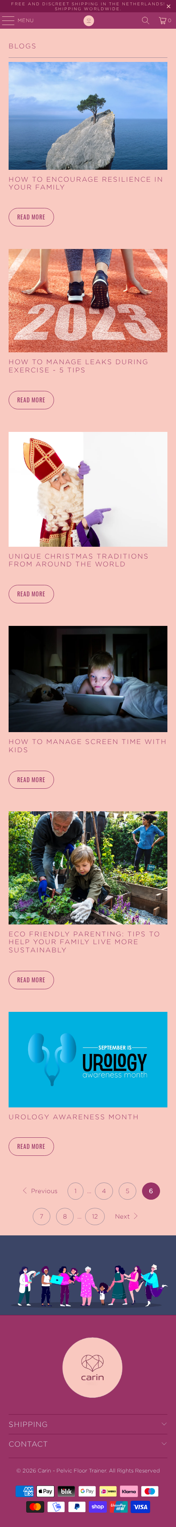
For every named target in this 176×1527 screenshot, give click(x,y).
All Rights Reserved (134, 1470)
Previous (43, 1191)
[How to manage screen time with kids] (88, 679)
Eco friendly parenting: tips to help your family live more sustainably (84, 942)
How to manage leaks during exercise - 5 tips (79, 366)
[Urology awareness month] (88, 1059)
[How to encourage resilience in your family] (88, 116)
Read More (31, 216)
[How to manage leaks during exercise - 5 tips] (88, 301)
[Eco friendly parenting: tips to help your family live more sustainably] (88, 867)
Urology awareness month (74, 1117)
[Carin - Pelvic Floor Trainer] (88, 20)
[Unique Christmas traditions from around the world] (88, 489)
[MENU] (4, 20)
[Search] (145, 20)
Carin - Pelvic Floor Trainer (72, 1470)
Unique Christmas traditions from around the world (79, 560)
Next (123, 1216)
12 (95, 1216)
